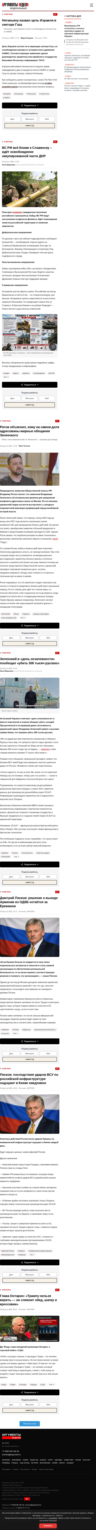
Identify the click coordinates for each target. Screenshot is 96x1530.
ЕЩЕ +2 (6, 377)
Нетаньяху (18, 94)
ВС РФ (51, 373)
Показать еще (29, 1424)
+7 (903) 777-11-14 (23, 1508)
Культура (86, 1460)
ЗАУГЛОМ (30, 911)
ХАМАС (6, 98)
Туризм (78, 1460)
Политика (8, 14)
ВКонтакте (30, 119)
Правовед (6, 1463)
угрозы (15, 853)
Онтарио (22, 1385)
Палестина (31, 94)
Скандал (70, 1463)
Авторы (34, 1469)
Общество (34, 1460)
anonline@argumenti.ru (11, 1454)
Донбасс (25, 373)
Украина (25, 614)
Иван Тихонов (24, 446)
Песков (15, 1030)
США (42, 1385)
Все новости (25, 1469)
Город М (14, 1463)
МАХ (47, 119)
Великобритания (7, 1255)
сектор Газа (44, 94)
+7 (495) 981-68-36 (10, 1451)
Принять (48, 1526)
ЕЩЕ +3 (22, 617)
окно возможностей (8, 618)
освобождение (39, 373)
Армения (5, 1030)
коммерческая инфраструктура (40, 1251)
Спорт (50, 1460)
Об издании (6, 1469)
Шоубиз (43, 1460)
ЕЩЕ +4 (16, 856)
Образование (45, 1463)
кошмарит (17, 212)
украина (4, 853)
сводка (6, 373)
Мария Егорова (27, 38)
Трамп (12, 1385)
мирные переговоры (41, 614)
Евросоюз (26, 1030)
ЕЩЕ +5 (51, 1384)
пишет (55, 539)
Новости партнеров (46, 1469)
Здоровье (58, 1460)
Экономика (16, 1460)
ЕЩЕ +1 (15, 1033)
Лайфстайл (68, 1460)
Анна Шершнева (8, 165)
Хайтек (62, 1463)
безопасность (27, 853)
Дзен (12, 119)
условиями (52, 1518)
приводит (45, 749)
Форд (3, 1385)
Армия (54, 1463)
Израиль (6, 94)
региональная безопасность (45, 1030)
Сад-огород (24, 1463)
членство (5, 1033)
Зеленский (5, 614)
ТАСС (45, 38)
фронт (15, 373)
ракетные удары (42, 853)
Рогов (16, 614)
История (34, 1463)
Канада (33, 1385)
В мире (25, 1460)
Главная (15, 1469)
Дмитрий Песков (7, 1251)
